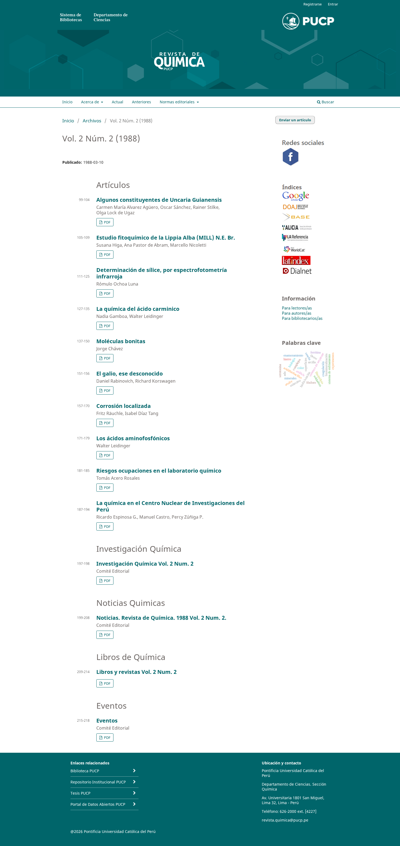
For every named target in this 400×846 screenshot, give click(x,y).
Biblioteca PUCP (84, 770)
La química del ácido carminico (137, 308)
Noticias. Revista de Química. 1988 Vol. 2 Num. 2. (161, 617)
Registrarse (312, 4)
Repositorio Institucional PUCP (98, 782)
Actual (117, 101)
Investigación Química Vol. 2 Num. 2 (144, 563)
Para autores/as (296, 313)
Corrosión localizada (123, 406)
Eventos (107, 720)
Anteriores (141, 101)
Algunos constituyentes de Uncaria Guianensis (159, 199)
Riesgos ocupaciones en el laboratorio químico (158, 470)
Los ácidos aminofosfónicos (133, 438)
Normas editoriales (178, 101)
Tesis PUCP (80, 793)
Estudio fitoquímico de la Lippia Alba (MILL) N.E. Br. (165, 237)
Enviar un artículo (295, 119)
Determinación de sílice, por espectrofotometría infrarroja (161, 273)
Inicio (67, 101)
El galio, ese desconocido (129, 373)
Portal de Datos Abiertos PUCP (97, 804)
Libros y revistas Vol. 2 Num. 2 (136, 671)
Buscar (327, 101)
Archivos (92, 120)
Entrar (333, 4)
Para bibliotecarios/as (302, 318)
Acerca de (90, 101)
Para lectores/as (297, 308)
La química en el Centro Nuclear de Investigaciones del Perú (170, 506)
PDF (106, 222)
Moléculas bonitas (120, 341)
